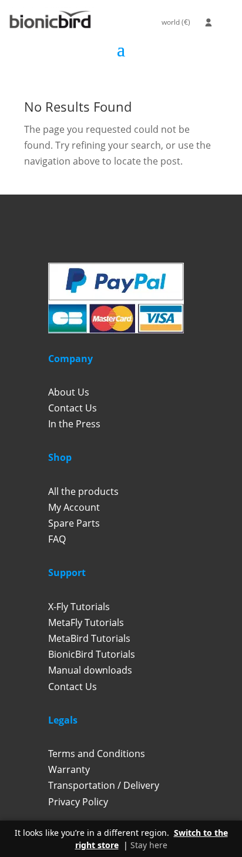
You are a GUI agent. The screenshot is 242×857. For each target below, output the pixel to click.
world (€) (176, 22)
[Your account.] (208, 22)
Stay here (148, 845)
